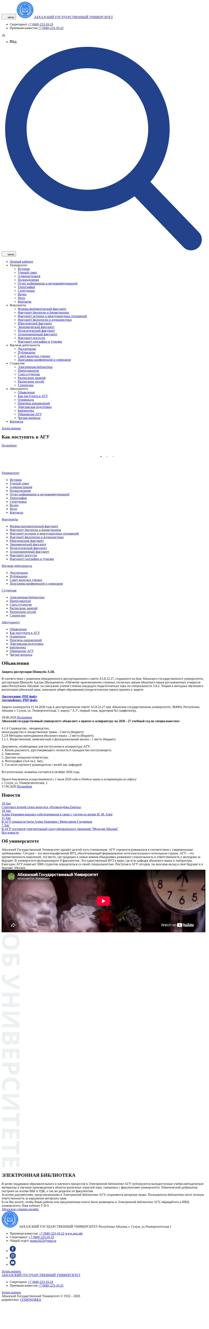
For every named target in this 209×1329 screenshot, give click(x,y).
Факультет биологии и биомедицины (43, 312)
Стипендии (26, 385)
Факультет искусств (31, 338)
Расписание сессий (31, 381)
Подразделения (28, 279)
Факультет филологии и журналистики (45, 319)
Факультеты (10, 519)
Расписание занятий (32, 378)
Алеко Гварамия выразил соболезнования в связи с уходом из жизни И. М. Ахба (57, 814)
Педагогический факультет (36, 330)
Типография (26, 287)
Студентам (9, 590)
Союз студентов (29, 374)
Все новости (10, 832)
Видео (22, 294)
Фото (21, 298)
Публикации (26, 352)
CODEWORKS (30, 1299)
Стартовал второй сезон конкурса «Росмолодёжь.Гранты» (41, 807)
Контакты (24, 301)
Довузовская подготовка (35, 407)
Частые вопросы (29, 418)
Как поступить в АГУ (33, 396)
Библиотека (26, 410)
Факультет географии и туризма (40, 341)
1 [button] (101, 457)
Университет (10, 473)
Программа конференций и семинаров (44, 359)
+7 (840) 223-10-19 (40, 24)
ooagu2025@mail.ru (43, 1240)
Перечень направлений (34, 403)
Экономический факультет (36, 327)
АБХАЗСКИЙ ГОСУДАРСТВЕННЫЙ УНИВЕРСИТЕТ (41, 1275)
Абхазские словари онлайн (20, 1209)
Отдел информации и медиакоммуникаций (47, 283)
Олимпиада (26, 399)
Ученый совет (27, 272)
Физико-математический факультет (42, 308)
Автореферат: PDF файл (19, 700)
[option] (103, 438)
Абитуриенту (11, 622)
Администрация (29, 276)
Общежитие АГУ (30, 414)
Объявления (26, 392)
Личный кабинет (21, 261)
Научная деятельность (17, 565)
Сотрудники (26, 290)
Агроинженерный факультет (37, 334)
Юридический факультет (35, 323)
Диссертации (27, 348)
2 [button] (107, 457)
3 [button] (113, 457)
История (24, 269)
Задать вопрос (11, 428)
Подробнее (9, 445)
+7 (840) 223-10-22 (50, 28)
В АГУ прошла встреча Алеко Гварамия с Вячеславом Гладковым (47, 821)
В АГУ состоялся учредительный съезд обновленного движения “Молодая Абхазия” (60, 829)
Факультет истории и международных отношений (52, 316)
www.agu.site (74, 1233)
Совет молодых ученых (34, 356)
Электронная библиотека (35, 367)
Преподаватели (28, 370)
